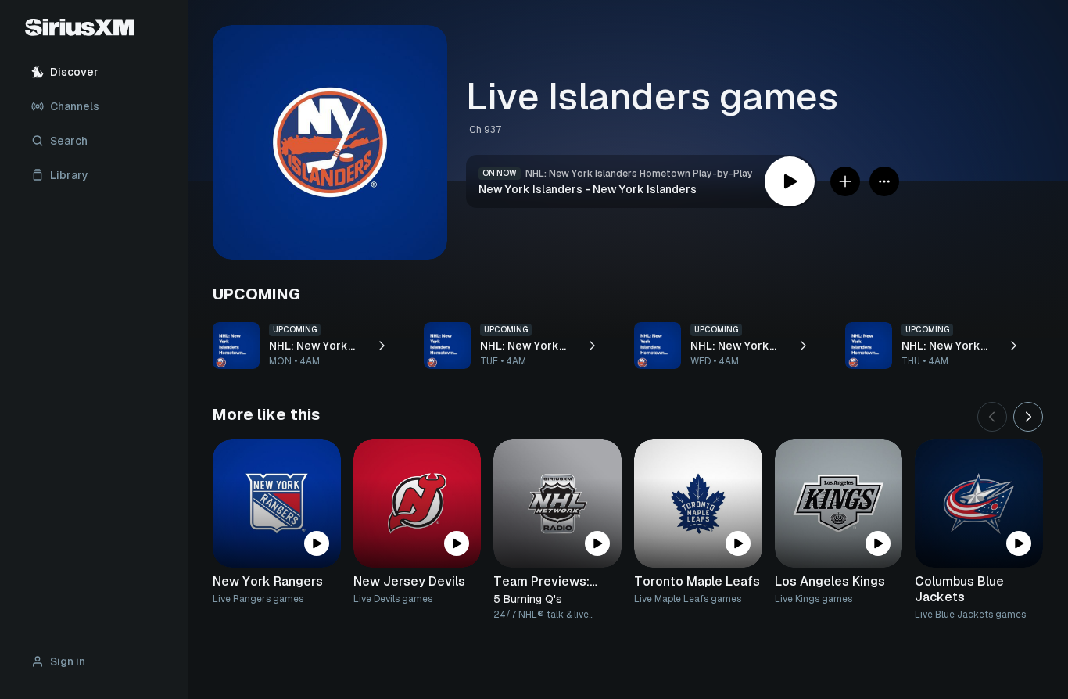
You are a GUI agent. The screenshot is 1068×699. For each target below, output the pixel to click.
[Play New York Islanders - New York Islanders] (790, 181)
